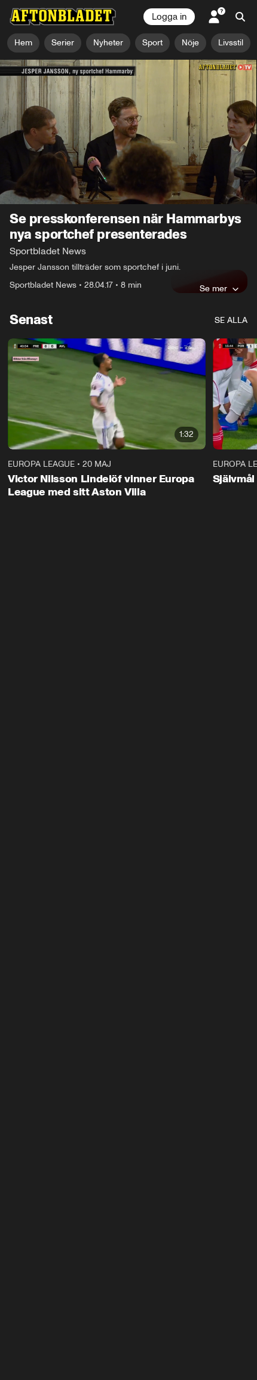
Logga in (169, 16)
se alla (231, 320)
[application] (128, 132)
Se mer (213, 288)
